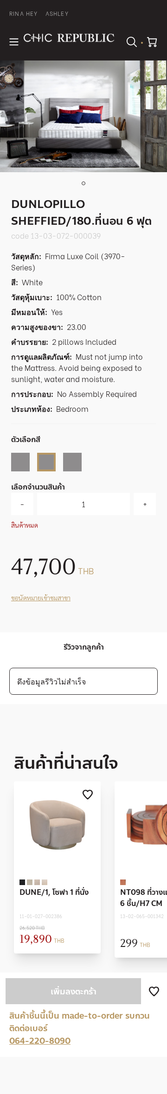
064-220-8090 (40, 1040)
